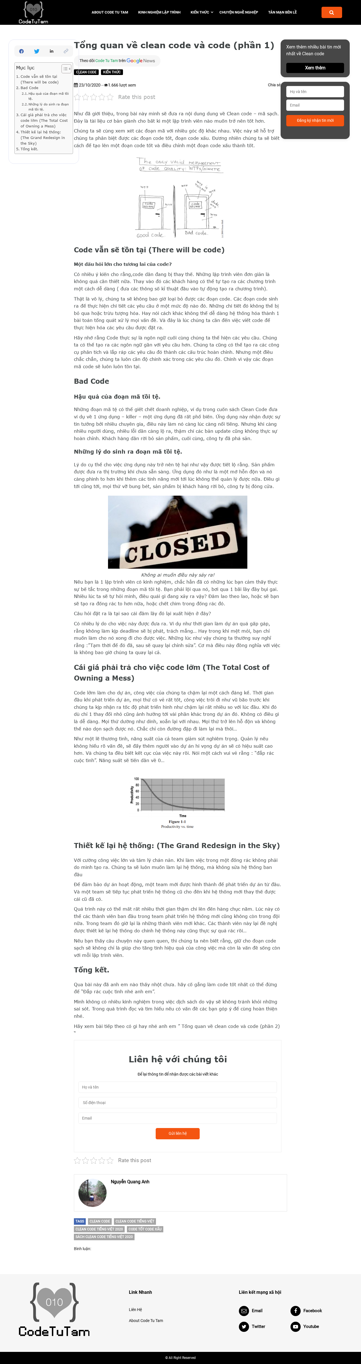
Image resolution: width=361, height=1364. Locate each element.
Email (257, 1310)
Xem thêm (315, 67)
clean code (100, 1221)
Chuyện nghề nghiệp (238, 12)
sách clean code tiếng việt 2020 (104, 1237)
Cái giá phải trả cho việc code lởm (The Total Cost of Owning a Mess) (44, 120)
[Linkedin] (51, 51)
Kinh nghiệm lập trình (159, 12)
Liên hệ (135, 1309)
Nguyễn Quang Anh (130, 1181)
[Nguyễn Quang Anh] (92, 1193)
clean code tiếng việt (135, 1221)
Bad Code (29, 87)
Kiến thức (200, 12)
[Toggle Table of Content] (63, 69)
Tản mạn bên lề (282, 12)
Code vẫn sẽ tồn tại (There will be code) (40, 79)
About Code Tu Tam (110, 12)
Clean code (86, 72)
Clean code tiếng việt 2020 (99, 1229)
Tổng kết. (29, 149)
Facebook (312, 1310)
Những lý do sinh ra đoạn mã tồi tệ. (48, 106)
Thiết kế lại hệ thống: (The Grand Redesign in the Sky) (43, 137)
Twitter (258, 1326)
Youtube (311, 1326)
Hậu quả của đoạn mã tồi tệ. (48, 96)
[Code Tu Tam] (43, 12)
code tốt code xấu (145, 1229)
